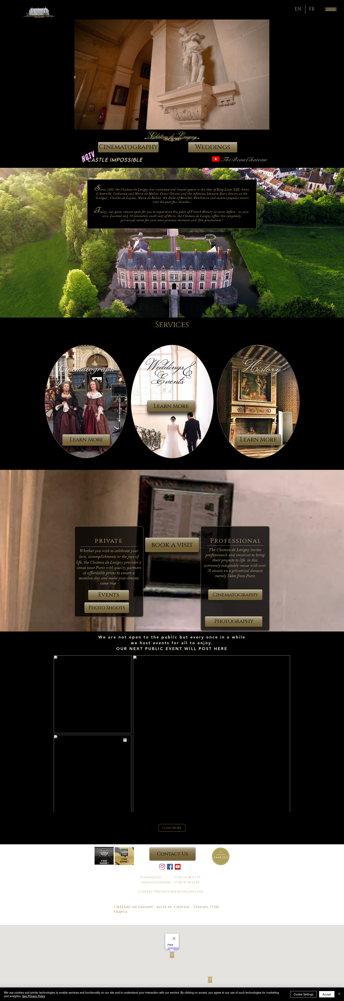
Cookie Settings (303, 994)
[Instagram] (162, 867)
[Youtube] (215, 158)
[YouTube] (178, 867)
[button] (330, 9)
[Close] (339, 994)
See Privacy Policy (33, 996)
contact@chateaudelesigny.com (170, 891)
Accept (326, 994)
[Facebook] (170, 867)
